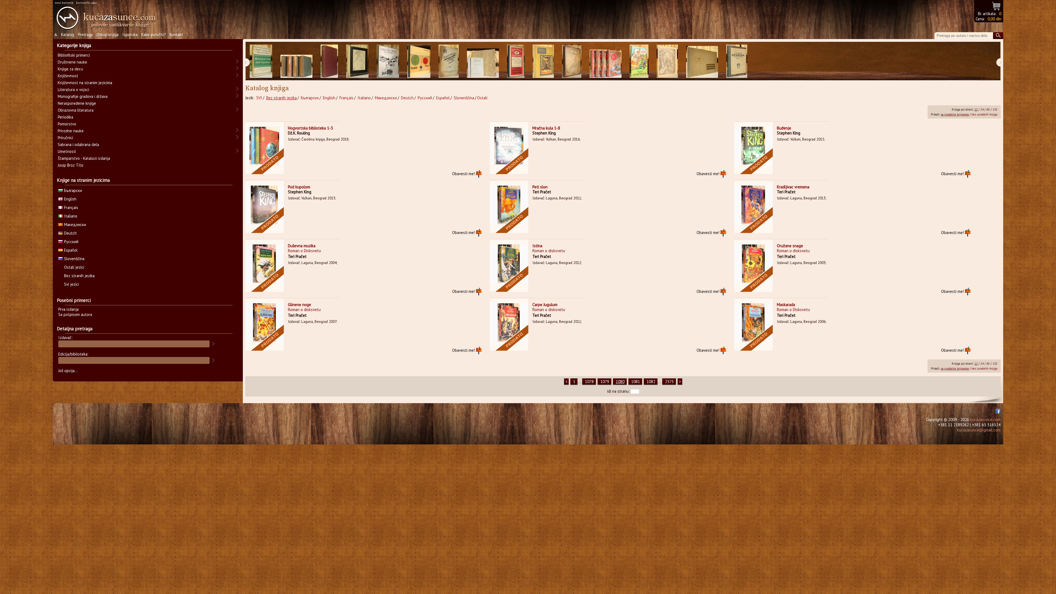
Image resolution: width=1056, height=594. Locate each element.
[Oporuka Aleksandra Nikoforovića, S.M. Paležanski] (736, 61)
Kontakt (176, 34)
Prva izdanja (68, 309)
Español (443, 97)
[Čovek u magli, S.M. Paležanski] (667, 61)
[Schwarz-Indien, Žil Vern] (543, 61)
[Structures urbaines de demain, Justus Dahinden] (388, 61)
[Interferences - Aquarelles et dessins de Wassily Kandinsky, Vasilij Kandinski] (418, 61)
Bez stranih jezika (281, 97)
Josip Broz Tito (70, 165)
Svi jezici (71, 284)
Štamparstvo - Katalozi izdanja (84, 158)
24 (982, 109)
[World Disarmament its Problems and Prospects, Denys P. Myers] (329, 61)
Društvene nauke (72, 62)
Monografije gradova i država (83, 96)
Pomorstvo (67, 124)
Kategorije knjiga (74, 45)
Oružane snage (790, 245)
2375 (669, 381)
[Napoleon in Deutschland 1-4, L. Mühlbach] (296, 61)
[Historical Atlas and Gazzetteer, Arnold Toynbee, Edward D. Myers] (261, 61)
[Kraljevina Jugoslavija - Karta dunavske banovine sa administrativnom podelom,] (515, 61)
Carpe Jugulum (544, 304)
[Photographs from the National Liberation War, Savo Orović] (702, 61)
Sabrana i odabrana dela (78, 144)
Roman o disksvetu (548, 250)
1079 (604, 381)
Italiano (364, 97)
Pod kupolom (299, 186)
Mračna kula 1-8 (546, 128)
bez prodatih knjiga (984, 114)
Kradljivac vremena (793, 186)
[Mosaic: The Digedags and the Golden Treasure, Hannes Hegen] (639, 61)
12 (976, 109)
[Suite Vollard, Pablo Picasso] (357, 61)
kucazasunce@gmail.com (978, 430)
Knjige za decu (70, 69)
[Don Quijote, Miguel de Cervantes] (571, 61)
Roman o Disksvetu (304, 250)
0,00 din (994, 18)
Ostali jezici (74, 267)
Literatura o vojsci (73, 89)
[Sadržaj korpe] (996, 5)
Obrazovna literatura (76, 110)
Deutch (407, 97)
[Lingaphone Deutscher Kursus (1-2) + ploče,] (483, 61)
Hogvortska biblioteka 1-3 (310, 128)
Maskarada (786, 304)
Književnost (68, 75)
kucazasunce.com (985, 419)
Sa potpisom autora (75, 314)
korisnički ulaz (86, 3)
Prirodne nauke (71, 130)
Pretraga (85, 34)
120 (994, 109)
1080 (620, 381)
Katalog (67, 34)
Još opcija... (68, 370)
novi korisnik (64, 3)
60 (988, 109)
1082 (651, 381)
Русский (425, 97)
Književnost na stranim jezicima (85, 82)
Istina (537, 245)
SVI (259, 97)
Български (310, 97)
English (329, 97)
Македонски (386, 97)
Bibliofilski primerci (74, 55)
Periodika (65, 117)
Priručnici (65, 137)
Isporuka (130, 34)
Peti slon (540, 186)
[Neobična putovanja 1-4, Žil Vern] (606, 61)
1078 (589, 381)
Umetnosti (67, 151)
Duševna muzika (301, 245)
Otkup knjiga (108, 34)
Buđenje (784, 128)
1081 (635, 381)
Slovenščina (464, 97)
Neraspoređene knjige (77, 103)
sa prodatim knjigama (955, 114)
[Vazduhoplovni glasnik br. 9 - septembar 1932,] (449, 61)
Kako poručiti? (153, 34)
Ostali (482, 97)
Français (346, 97)
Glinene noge (299, 304)
